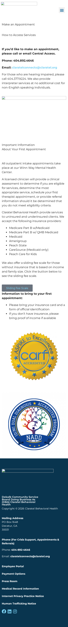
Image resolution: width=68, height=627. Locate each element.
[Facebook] (4, 611)
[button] (62, 10)
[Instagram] (15, 611)
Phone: (16, 549)
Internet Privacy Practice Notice (23, 596)
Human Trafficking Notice (19, 603)
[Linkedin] (9, 611)
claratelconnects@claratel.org (30, 556)
